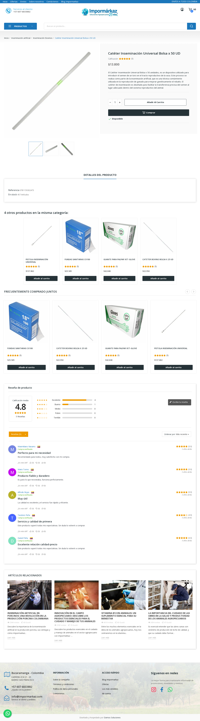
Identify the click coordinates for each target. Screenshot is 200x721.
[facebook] (162, 690)
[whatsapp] (170, 690)
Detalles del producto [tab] (100, 174)
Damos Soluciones (112, 717)
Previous (10, 91)
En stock (12, 194)
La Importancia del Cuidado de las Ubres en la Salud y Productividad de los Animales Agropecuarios (169, 616)
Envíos (23, 1)
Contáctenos (52, 1)
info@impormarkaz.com (26, 696)
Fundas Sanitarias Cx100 (77, 259)
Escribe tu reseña (180, 402)
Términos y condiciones (63, 684)
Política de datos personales (65, 689)
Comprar (150, 112)
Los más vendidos (110, 689)
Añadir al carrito (155, 102)
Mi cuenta (106, 693)
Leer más (11, 637)
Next (92, 91)
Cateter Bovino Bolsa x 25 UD (157, 259)
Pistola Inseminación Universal (37, 260)
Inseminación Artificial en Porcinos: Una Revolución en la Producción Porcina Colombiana (27, 616)
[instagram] (153, 690)
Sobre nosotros (36, 1)
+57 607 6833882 (21, 11)
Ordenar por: (169, 434)
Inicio (5, 1)
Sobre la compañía (61, 679)
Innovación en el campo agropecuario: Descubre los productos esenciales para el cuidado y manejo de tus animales (74, 617)
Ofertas (14, 1)
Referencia (13, 190)
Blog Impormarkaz (69, 1)
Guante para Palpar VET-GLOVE (119, 259)
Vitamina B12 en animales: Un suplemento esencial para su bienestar (118, 616)
